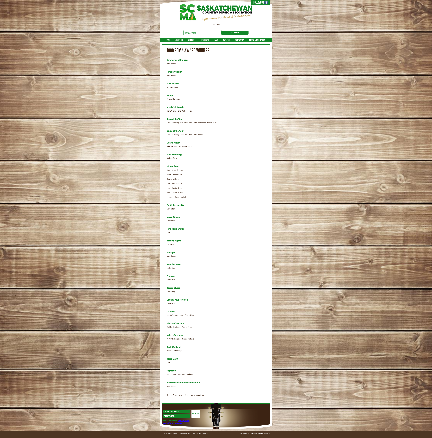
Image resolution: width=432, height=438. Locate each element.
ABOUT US (179, 40)
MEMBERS (192, 40)
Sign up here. (183, 421)
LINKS (216, 40)
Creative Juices (265, 433)
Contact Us (239, 40)
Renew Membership (257, 40)
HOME (168, 40)
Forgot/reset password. (173, 423)
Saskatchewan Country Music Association (216, 12)
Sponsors (205, 40)
